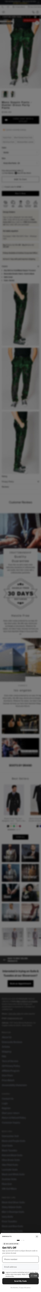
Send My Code (20, 1281)
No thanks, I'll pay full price (20, 1287)
